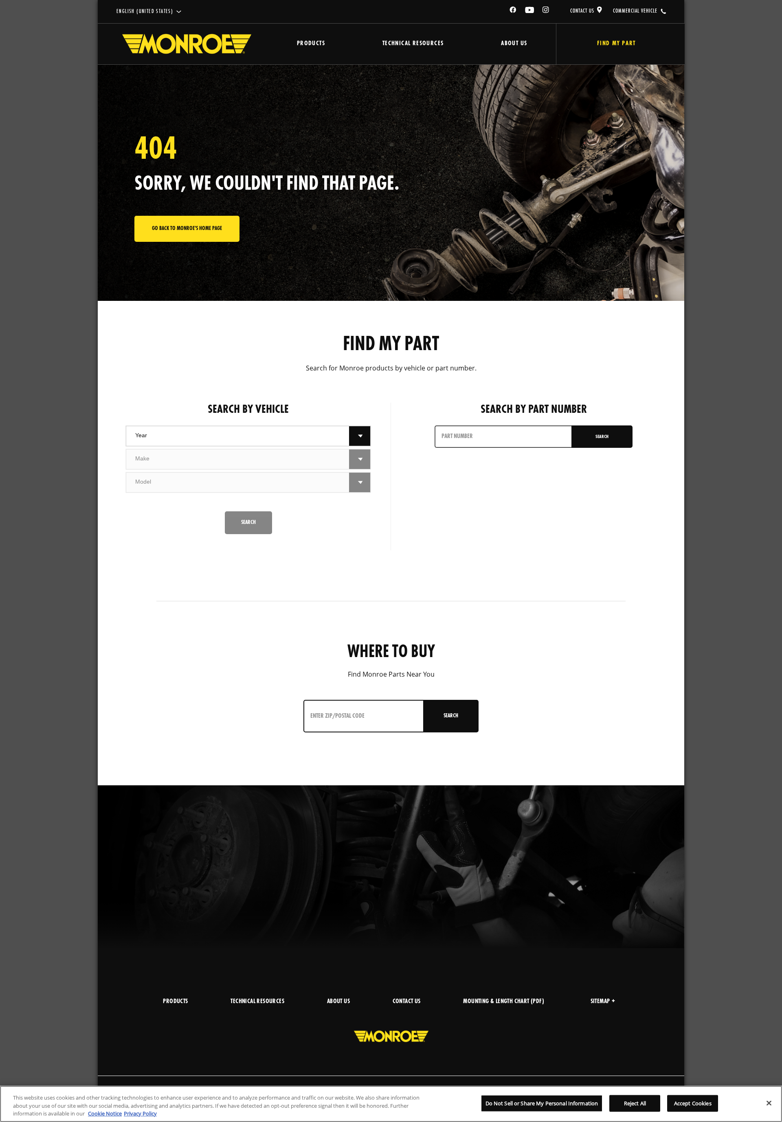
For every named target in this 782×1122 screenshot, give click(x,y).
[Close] (769, 1103)
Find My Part (616, 44)
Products (311, 44)
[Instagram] (546, 11)
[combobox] (237, 436)
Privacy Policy (140, 1113)
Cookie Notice (105, 1113)
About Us (514, 44)
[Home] (186, 44)
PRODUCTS (175, 1002)
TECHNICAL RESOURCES (257, 1002)
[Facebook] (513, 11)
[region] (391, 1104)
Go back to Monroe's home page (187, 228)
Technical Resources (413, 44)
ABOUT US (338, 1002)
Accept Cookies (693, 1103)
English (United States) (144, 11)
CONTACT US (582, 11)
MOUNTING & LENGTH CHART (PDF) (503, 1002)
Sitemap (600, 1002)
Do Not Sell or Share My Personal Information (541, 1103)
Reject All (635, 1103)
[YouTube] (530, 11)
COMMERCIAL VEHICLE (635, 11)
